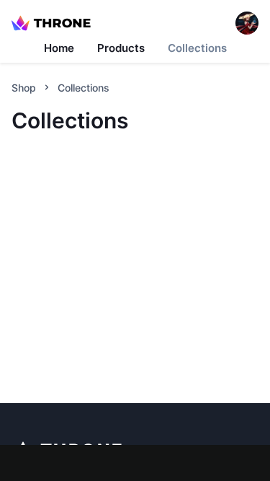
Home (59, 48)
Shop (24, 87)
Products (121, 48)
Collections (197, 48)
